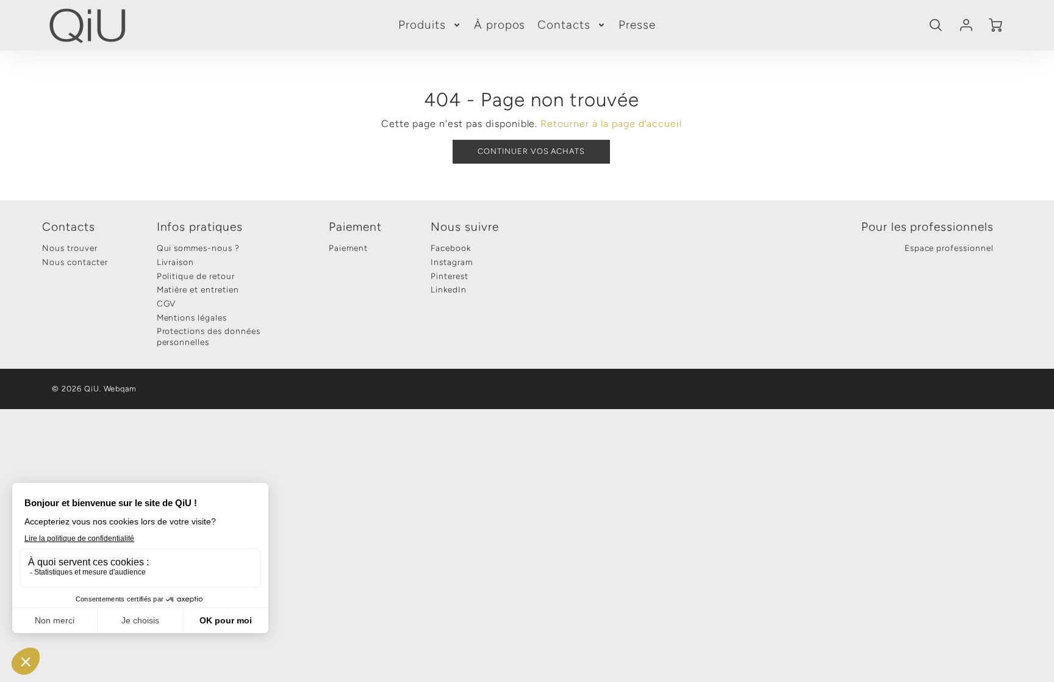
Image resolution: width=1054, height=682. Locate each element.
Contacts (563, 25)
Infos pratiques (200, 227)
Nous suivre (465, 227)
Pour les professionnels (927, 227)
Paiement (355, 227)
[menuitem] (430, 25)
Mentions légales (192, 317)
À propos (500, 25)
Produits (422, 25)
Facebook (451, 248)
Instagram (452, 262)
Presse (637, 25)
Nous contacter (74, 262)
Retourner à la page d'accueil (611, 123)
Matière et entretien (198, 289)
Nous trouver (70, 248)
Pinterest (449, 276)
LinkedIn (449, 289)
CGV (166, 303)
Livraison (176, 262)
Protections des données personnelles (208, 336)
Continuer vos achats (531, 151)
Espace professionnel (949, 248)
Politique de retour (196, 276)
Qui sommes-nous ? (198, 248)
